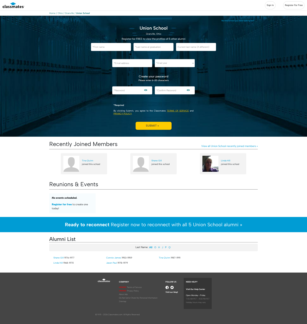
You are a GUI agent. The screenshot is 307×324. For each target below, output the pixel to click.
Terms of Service (178, 110)
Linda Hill (225, 160)
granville (69, 13)
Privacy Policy (123, 113)
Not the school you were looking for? (237, 21)
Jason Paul (111, 263)
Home (52, 13)
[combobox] (175, 63)
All (150, 247)
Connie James (113, 257)
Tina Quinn (87, 160)
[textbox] (175, 63)
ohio (60, 13)
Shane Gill (156, 160)
